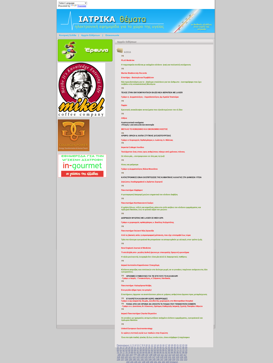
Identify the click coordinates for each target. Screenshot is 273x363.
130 (165, 357)
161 (155, 362)
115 (177, 355)
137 (122, 359)
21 (177, 345)
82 (138, 352)
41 (163, 347)
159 (147, 362)
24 (186, 345)
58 (141, 350)
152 (181, 359)
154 (128, 362)
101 (123, 355)
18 (169, 345)
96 (177, 352)
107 (147, 355)
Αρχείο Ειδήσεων (90, 35)
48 (183, 347)
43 (169, 347)
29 (129, 347)
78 (126, 352)
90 (160, 352)
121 (130, 357)
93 (169, 352)
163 (163, 362)
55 (132, 350)
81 (135, 352)
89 (158, 352)
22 (180, 345)
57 (138, 350)
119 (122, 357)
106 (143, 355)
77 (123, 352)
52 (123, 350)
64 (158, 350)
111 (162, 355)
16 (163, 345)
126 (150, 357)
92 (166, 352)
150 (173, 359)
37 (152, 347)
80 (132, 352)
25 (118, 347)
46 (177, 347)
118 (118, 357)
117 (185, 355)
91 (163, 352)
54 (129, 350)
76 (121, 352)
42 (166, 347)
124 (142, 357)
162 (159, 362)
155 (131, 362)
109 (154, 355)
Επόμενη (174, 362)
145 (154, 359)
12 (152, 345)
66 (163, 350)
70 (175, 350)
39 (158, 347)
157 (139, 362)
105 (139, 355)
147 (162, 359)
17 (166, 345)
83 (141, 352)
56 (135, 350)
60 (146, 350)
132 (173, 357)
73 (183, 350)
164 (167, 362)
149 (169, 359)
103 (131, 355)
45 (175, 347)
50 (118, 350)
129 (161, 357)
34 (143, 347)
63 (155, 350)
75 (118, 352)
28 (126, 347)
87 (152, 352)
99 (186, 352)
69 (172, 350)
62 (152, 350)
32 (138, 347)
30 (132, 347)
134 (181, 357)
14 (158, 345)
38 (155, 347)
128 (157, 357)
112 (166, 355)
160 (151, 362)
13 (155, 345)
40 (160, 347)
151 (177, 359)
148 (165, 359)
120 (126, 357)
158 (143, 362)
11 (149, 345)
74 (186, 350)
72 (180, 350)
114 (173, 355)
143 (146, 359)
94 (172, 352)
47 (180, 347)
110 (158, 355)
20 (175, 345)
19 (172, 345)
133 (177, 357)
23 (183, 345)
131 (169, 357)
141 (138, 359)
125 (146, 357)
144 (150, 359)
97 (180, 352)
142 (142, 359)
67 (166, 350)
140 (134, 359)
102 (127, 355)
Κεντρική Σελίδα (67, 35)
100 (119, 355)
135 (185, 357)
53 (126, 350)
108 (150, 355)
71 (177, 350)
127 (153, 357)
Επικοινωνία (112, 35)
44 (172, 347)
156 (135, 362)
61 (149, 350)
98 (183, 352)
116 (181, 355)
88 (155, 352)
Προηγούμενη (123, 345)
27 (123, 347)
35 (146, 347)
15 (160, 345)
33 (141, 347)
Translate (81, 6)
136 (118, 359)
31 (135, 347)
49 (186, 347)
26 (121, 347)
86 (149, 352)
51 (121, 350)
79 (129, 352)
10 (146, 345)
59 (143, 350)
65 (160, 350)
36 (149, 347)
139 (130, 359)
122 (134, 357)
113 (169, 355)
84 (143, 352)
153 (185, 359)
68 (169, 350)
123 (138, 357)
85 (146, 352)
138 (126, 359)
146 (158, 359)
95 (175, 352)
